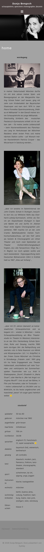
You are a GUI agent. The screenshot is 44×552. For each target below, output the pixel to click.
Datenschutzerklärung (20, 529)
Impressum (6, 529)
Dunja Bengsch (22, 3)
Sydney (22, 546)
